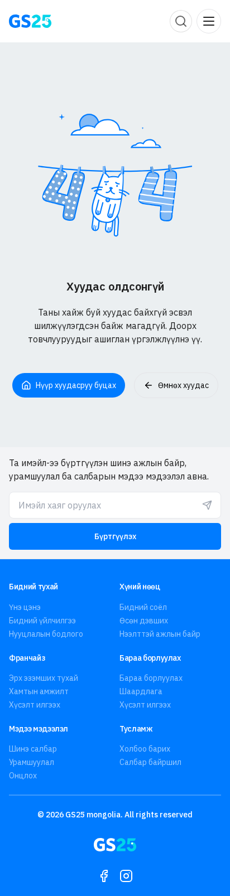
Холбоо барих (144, 749)
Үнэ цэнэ (25, 607)
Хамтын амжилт (39, 691)
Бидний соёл (143, 607)
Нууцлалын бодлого (46, 634)
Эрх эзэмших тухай (43, 678)
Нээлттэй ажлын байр (159, 634)
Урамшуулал (31, 762)
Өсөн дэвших (143, 621)
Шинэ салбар (33, 749)
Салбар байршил (150, 762)
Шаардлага (140, 691)
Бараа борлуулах (151, 678)
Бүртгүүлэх (115, 536)
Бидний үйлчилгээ (42, 621)
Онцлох (23, 776)
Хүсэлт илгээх (34, 705)
